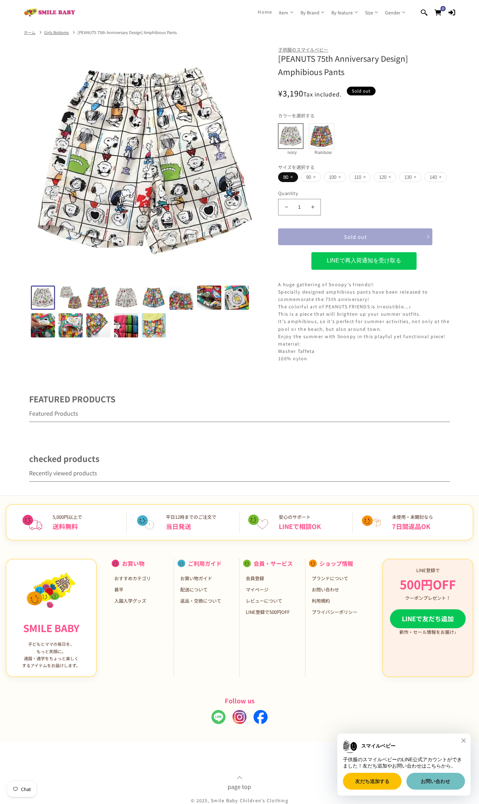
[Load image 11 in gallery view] (98, 325)
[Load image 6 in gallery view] (181, 298)
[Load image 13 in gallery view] (154, 325)
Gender (392, 12)
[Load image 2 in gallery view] (71, 298)
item (283, 12)
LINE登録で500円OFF (268, 612)
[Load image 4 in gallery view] (126, 298)
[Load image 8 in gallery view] (237, 298)
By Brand (310, 12)
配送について (194, 589)
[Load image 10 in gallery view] (71, 325)
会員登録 (255, 578)
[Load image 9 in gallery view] (43, 325)
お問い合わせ (325, 589)
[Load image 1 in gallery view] (43, 298)
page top (239, 785)
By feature (342, 12)
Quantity (288, 193)
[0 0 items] (437, 12)
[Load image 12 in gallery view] (126, 325)
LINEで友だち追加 (428, 618)
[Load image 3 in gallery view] (98, 298)
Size (369, 12)
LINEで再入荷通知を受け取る (364, 260)
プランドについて (330, 578)
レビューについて (264, 600)
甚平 (118, 589)
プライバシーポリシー (334, 612)
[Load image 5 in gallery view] (154, 298)
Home (265, 12)
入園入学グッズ (130, 600)
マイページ (257, 589)
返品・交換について (200, 600)
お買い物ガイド (196, 578)
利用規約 (321, 600)
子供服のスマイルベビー (303, 49)
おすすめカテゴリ (132, 578)
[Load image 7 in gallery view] (209, 298)
